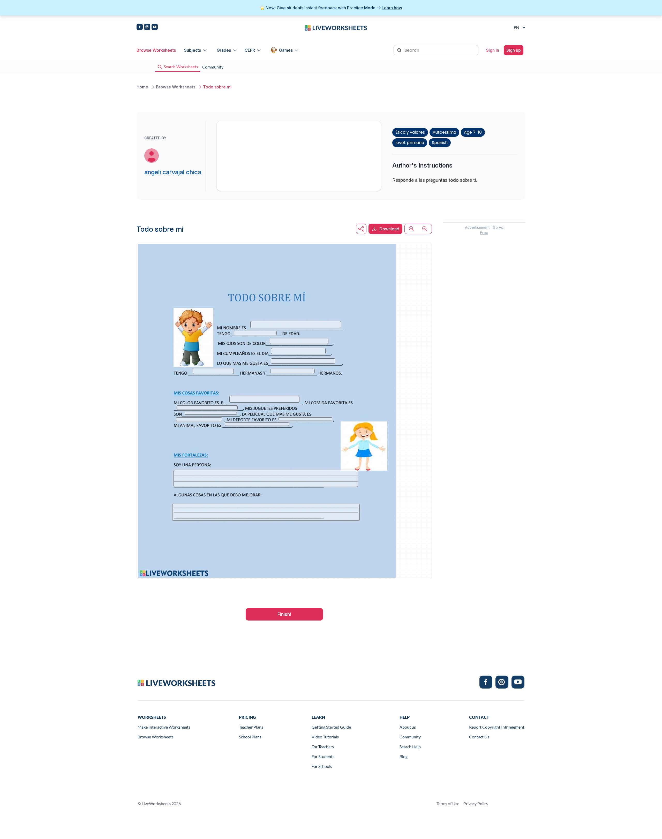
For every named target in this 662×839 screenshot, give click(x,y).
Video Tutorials (325, 736)
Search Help (410, 746)
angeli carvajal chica (172, 172)
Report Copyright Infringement (496, 726)
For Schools (322, 766)
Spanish (440, 143)
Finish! (284, 614)
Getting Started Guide (331, 726)
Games (286, 50)
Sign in (492, 50)
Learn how (392, 7)
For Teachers (323, 746)
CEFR (250, 50)
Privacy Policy (475, 803)
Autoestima (444, 132)
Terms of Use (448, 803)
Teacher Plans (251, 726)
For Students (323, 756)
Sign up (513, 50)
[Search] (400, 50)
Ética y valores (410, 132)
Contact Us (479, 736)
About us (408, 726)
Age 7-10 (473, 132)
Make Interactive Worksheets (164, 726)
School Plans (250, 736)
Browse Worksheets (156, 50)
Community (410, 736)
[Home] (336, 27)
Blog (404, 756)
